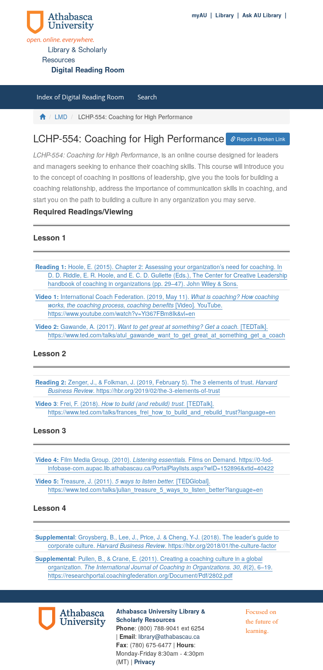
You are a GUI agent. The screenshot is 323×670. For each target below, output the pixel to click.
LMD (61, 116)
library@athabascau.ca (169, 636)
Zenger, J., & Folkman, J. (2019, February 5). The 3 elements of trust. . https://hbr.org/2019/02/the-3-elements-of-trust (156, 386)
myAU (199, 15)
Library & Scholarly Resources (74, 54)
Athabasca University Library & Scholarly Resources (160, 615)
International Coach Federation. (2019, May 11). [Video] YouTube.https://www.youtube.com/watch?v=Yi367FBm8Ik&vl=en (157, 305)
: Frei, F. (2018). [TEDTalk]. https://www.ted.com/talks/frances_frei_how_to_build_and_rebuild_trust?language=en (155, 407)
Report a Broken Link (260, 138)
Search (147, 97)
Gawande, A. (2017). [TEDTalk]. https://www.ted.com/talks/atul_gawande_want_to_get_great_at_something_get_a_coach (160, 330)
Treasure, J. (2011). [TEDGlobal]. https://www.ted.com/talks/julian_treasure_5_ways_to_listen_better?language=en (149, 485)
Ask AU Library (261, 15)
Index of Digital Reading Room (80, 97)
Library (224, 15)
